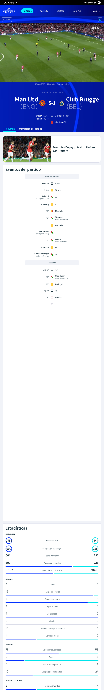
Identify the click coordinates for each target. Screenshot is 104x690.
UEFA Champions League (9, 10)
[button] (78, 10)
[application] (52, 52)
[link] (27, 10)
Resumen (10, 129)
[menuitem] (28, 10)
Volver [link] (8, 19)
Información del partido (30, 129)
